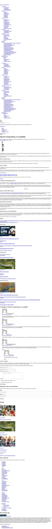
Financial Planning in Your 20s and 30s (6, 248)
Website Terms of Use (5, 526)
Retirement (6, 16)
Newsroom (2, 297)
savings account (46, 220)
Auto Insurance (6, 30)
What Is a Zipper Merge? (4, 271)
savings (42, 220)
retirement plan (31, 220)
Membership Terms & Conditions (7, 527)
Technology (6, 37)
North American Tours (7, 24)
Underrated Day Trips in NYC (9, 48)
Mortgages (5, 14)
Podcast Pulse (6, 38)
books (7, 220)
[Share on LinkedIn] (3, 145)
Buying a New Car (7, 54)
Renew (5, 58)
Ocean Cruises (6, 25)
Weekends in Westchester (8, 45)
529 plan (2, 167)
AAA (3, 468)
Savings (5, 68)
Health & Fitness (6, 35)
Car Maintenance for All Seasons (9, 53)
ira (16, 220)
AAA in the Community (8, 39)
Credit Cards (6, 15)
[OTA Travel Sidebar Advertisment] (6, 250)
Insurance (3, 29)
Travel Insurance (6, 89)
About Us (3, 504)
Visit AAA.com (2, 126)
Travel (3, 18)
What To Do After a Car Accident (9, 44)
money (18, 220)
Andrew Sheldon (2, 140)
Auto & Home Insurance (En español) (10, 52)
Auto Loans (6, 12)
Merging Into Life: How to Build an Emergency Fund (9, 238)
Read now (1, 178)
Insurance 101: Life (7, 46)
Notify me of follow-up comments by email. (8, 380)
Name (1, 367)
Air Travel (5, 19)
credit (8, 220)
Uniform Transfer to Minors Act (17, 192)
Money (3, 11)
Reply (3, 318)
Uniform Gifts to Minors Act (6, 192)
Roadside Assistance (7, 61)
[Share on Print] (3, 148)
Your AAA (4, 503)
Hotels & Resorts (7, 79)
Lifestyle (3, 33)
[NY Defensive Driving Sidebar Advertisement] (8, 278)
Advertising (4, 509)
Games (5, 40)
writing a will (12, 203)
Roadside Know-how (7, 10)
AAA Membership (5, 56)
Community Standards (7, 507)
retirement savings (37, 220)
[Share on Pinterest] (3, 146)
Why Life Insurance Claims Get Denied (7, 304)
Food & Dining (6, 34)
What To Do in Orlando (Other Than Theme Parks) (12, 99)
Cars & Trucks (6, 7)
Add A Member (6, 59)
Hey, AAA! (4, 55)
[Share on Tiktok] (2, 151)
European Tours (6, 78)
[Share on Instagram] (2, 143)
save (40, 220)
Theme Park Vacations (7, 28)
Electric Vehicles (6, 9)
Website (1, 371)
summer (4, 221)
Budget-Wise (6, 17)
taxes (6, 221)
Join (4, 57)
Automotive (4, 6)
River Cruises (6, 26)
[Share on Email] (3, 150)
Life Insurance (6, 32)
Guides (3, 42)
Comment (1, 378)
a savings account (3, 220)
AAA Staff (14, 216)
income (14, 220)
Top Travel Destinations (8, 100)
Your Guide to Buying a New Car (8, 175)
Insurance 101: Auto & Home (9, 51)
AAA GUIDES (4, 510)
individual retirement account (15, 183)
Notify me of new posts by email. (6, 382)
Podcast (3, 41)
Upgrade (5, 60)
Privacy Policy (4, 525)
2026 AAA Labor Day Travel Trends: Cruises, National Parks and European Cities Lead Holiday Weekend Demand (20, 299)
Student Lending (6, 13)
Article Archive (6, 505)
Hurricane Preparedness (8, 110)
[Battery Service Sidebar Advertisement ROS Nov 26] (9, 222)
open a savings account (22, 220)
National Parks (6, 23)
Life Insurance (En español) (8, 47)
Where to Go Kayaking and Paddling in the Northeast (7, 455)
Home (5, 36)
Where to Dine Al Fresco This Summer (6, 257)
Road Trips (6, 27)
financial (10, 220)
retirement (27, 220)
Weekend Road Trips (7, 50)
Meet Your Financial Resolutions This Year (7, 243)
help (12, 220)
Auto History (6, 8)
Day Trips (5, 21)
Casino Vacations (7, 20)
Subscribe (1, 398)
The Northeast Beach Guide (8, 49)
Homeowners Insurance (8, 31)
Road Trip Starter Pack (4, 276)
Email (1, 369)
